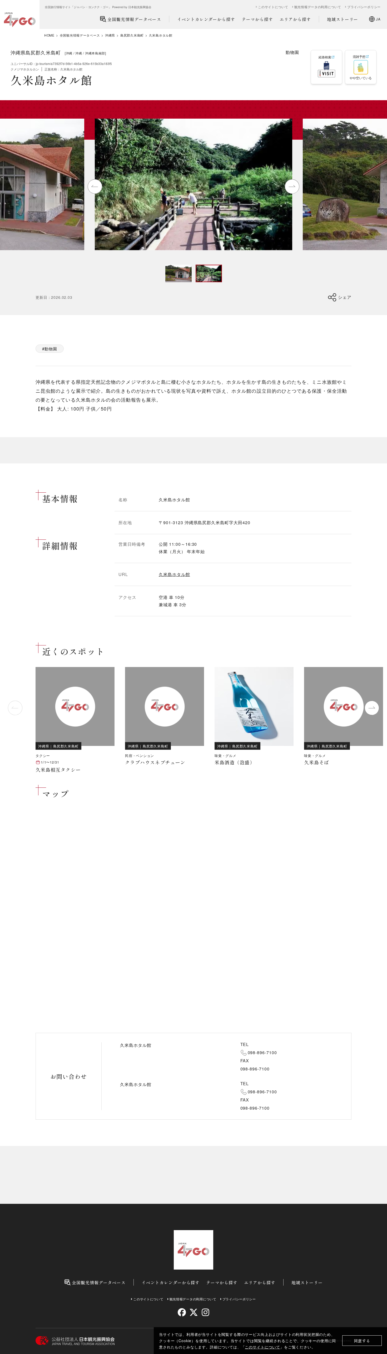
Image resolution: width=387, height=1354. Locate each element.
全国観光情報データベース (134, 19)
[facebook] (181, 1312)
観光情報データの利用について (317, 6)
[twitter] (193, 1312)
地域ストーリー (342, 19)
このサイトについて (262, 1347)
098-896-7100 (262, 1052)
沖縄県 (110, 35)
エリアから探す (295, 19)
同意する (362, 1340)
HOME (49, 35)
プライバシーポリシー (364, 6)
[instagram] (205, 1312)
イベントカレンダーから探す (206, 19)
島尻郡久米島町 (132, 35)
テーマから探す (257, 19)
